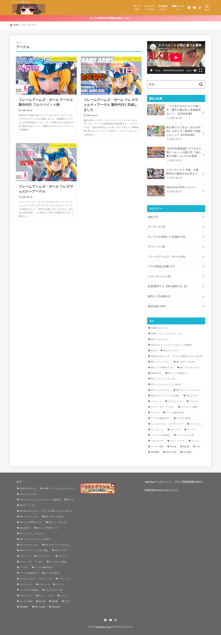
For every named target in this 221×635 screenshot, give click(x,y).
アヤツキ (193, 401)
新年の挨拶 (171, 452)
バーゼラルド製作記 (160, 435)
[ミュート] (195, 70)
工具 (198, 446)
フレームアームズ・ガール (166, 256)
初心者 (173, 446)
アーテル (155, 412)
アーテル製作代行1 (175, 412)
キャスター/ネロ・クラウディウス (167, 424)
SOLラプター (192, 395)
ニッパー (191, 429)
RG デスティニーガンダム (188, 390)
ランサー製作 (157, 446)
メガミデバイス (159, 276)
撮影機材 (155, 452)
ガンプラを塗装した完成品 (166, 236)
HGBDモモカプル (159, 328)
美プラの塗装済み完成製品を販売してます (110, 18)
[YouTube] (194, 7)
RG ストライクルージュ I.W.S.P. (166, 384)
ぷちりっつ (156, 401)
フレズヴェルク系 (184, 435)
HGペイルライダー (160, 339)
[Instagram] (199, 7)
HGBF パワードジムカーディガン (167, 334)
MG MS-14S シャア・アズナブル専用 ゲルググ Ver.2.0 (177, 356)
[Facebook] (189, 7)
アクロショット (175, 401)
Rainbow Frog (103, 627)
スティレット (157, 429)
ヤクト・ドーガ (177, 441)
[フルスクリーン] (200, 70)
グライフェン (196, 424)
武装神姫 (187, 452)
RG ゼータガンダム (160, 390)
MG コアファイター (160, 362)
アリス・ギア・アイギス (162, 407)
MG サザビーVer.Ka (185, 362)
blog (153, 217)
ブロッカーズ (157, 441)
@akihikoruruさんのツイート (162, 490)
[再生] (151, 70)
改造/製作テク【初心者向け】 (167, 286)
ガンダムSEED (183, 418)
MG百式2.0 (156, 373)
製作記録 (156, 306)
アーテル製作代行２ (160, 418)
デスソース (156, 246)
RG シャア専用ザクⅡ (178, 373)
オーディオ (156, 226)
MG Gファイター (171, 350)
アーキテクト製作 (189, 407)
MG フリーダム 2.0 (189, 367)
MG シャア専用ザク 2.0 (162, 367)
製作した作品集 (159, 296)
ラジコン (195, 441)
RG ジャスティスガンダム (163, 379)
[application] (176, 57)
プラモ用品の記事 (161, 266)
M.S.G (154, 350)
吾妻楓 (186, 446)
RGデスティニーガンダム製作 (165, 395)
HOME (16, 25)
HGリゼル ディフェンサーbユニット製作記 (171, 345)
